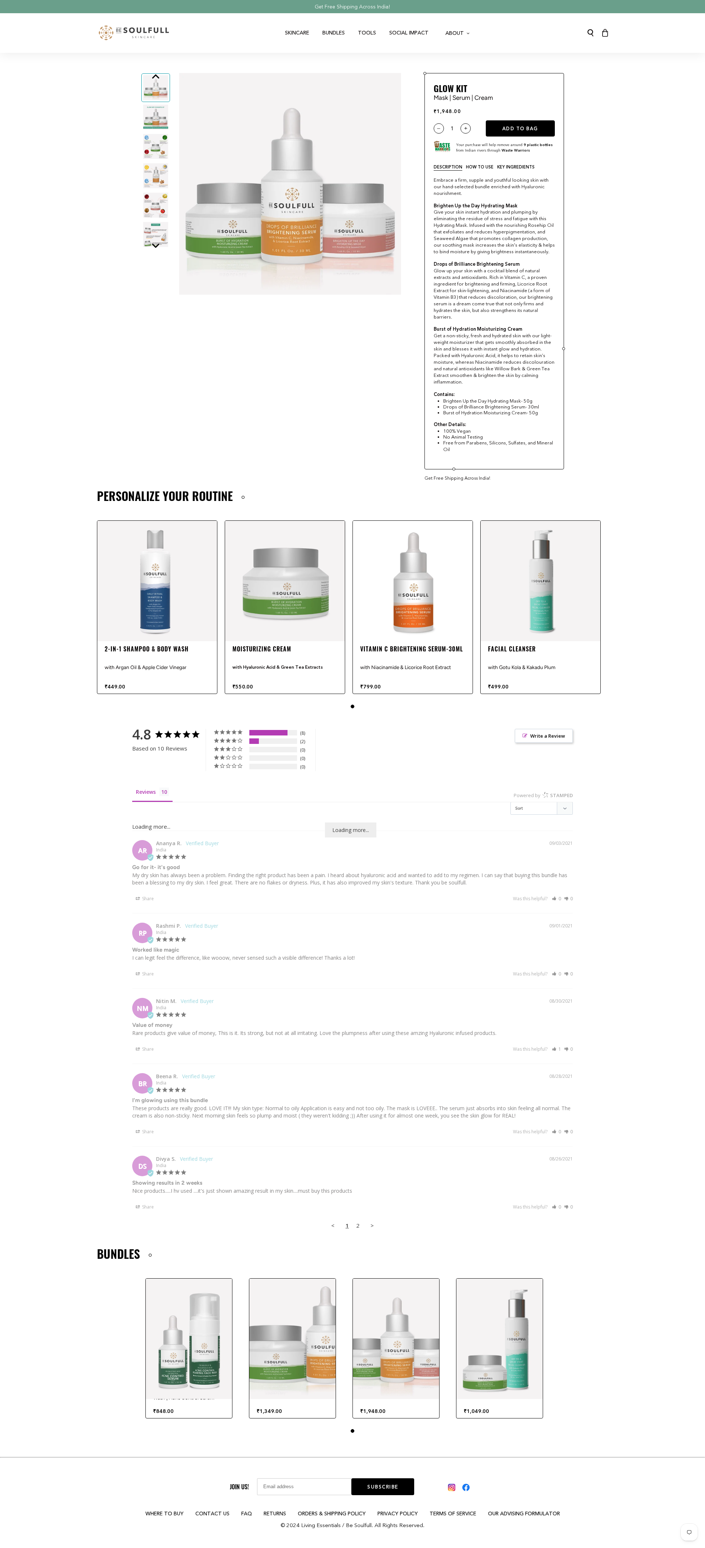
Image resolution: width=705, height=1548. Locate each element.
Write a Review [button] (547, 736)
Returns (275, 1513)
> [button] (372, 1225)
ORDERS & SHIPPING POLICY (332, 1513)
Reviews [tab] (146, 791)
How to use (480, 167)
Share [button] (147, 898)
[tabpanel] (157, 607)
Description (448, 167)
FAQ (246, 1513)
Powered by (543, 795)
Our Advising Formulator (524, 1513)
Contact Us (212, 1513)
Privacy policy (397, 1513)
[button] (556, 898)
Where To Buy (164, 1513)
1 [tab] (352, 706)
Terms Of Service (453, 1513)
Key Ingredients (516, 167)
